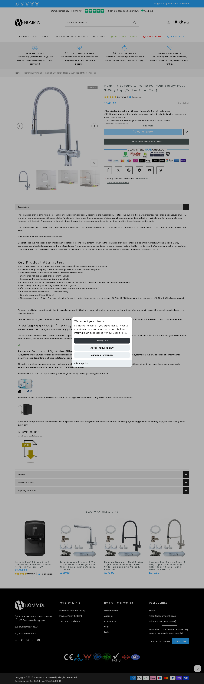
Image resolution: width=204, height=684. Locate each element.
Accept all (102, 340)
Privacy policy (81, 363)
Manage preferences (102, 355)
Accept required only (102, 347)
